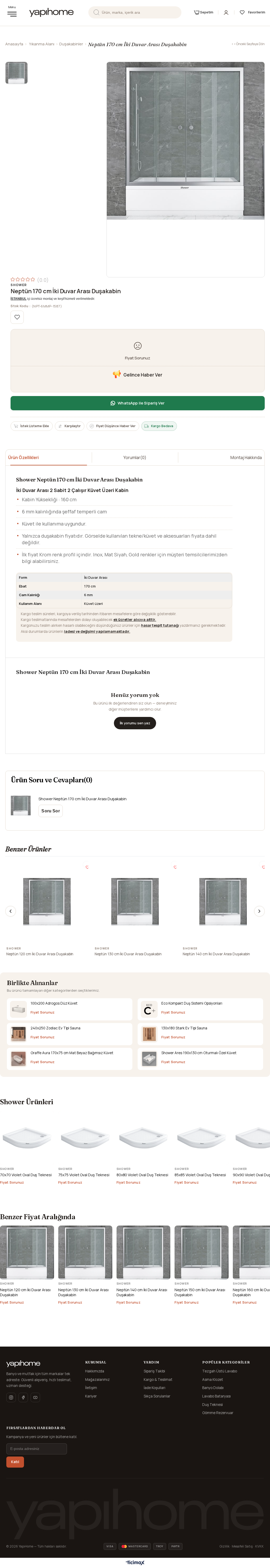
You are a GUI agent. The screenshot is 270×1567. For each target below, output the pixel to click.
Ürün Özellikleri (23, 457)
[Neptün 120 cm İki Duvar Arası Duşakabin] (47, 901)
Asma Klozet (212, 1379)
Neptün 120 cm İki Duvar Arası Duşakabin (39, 954)
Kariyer (91, 1396)
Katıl (15, 1461)
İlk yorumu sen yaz (135, 723)
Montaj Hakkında (246, 457)
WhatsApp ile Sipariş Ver (141, 403)
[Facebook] (23, 1397)
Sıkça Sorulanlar (157, 1396)
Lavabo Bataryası (216, 1396)
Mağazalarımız (97, 1379)
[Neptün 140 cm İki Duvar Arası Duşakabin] (223, 901)
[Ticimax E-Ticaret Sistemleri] (135, 1563)
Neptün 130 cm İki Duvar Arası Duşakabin (128, 954)
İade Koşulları (154, 1387)
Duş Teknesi (212, 1404)
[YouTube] (35, 1397)
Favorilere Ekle (86, 864)
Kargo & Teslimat (158, 1379)
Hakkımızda (94, 1371)
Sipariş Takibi (154, 1371)
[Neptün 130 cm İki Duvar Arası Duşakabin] (135, 901)
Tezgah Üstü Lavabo (219, 1371)
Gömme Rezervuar (217, 1412)
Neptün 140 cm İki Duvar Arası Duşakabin (216, 954)
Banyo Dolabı (213, 1387)
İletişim (91, 1387)
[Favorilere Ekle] (17, 317)
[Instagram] (11, 1397)
